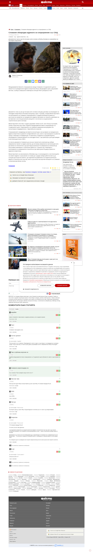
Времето (12, 523)
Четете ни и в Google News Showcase (23, 175)
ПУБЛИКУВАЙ (56, 293)
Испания (40, 8)
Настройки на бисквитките (29, 281)
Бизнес (36, 5)
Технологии (48, 5)
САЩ (10, 8)
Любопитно (68, 5)
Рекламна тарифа (13, 537)
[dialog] (46, 276)
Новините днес (13, 503)
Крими (53, 5)
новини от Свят (69, 83)
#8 (16, 385)
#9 (17, 385)
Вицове (11, 525)
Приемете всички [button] (62, 285)
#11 (16, 346)
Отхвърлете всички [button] (45, 285)
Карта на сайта (13, 533)
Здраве (47, 520)
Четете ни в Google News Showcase (57, 530)
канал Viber (46, 172)
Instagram (34, 172)
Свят (21, 5)
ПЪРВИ (16, 309)
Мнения (25, 5)
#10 (16, 411)
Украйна (49, 8)
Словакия (18, 29)
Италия (27, 8)
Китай (57, 8)
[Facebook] (26, 81)
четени (68, 192)
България (17, 5)
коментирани (74, 192)
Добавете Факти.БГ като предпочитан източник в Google (28, 181)
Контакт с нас (12, 539)
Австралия (75, 8)
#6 (15, 407)
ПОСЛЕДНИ (11, 309)
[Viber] (39, 81)
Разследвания (31, 5)
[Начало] (46, 2)
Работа (11, 535)
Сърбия (65, 8)
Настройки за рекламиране (36, 280)
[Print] (43, 81)
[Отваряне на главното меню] (10, 2)
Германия (22, 8)
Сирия (61, 8)
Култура (73, 5)
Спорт (57, 5)
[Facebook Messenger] (33, 81)
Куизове (48, 525)
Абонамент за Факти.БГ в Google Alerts (23, 178)
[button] (31, 289)
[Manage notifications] (90, 550)
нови (80, 192)
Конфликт (78, 5)
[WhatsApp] (29, 81)
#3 (16, 319)
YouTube (40, 172)
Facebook (28, 172)
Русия (31, 8)
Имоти (40, 5)
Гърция (45, 8)
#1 (15, 341)
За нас (11, 531)
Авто (44, 5)
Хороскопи (62, 5)
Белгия (53, 8)
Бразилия (70, 8)
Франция (36, 8)
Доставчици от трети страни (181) (44, 273)
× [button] (71, 262)
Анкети (47, 523)
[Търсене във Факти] (82, 2)
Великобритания (15, 8)
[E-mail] (36, 81)
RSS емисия (13, 529)
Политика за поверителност (44, 281)
